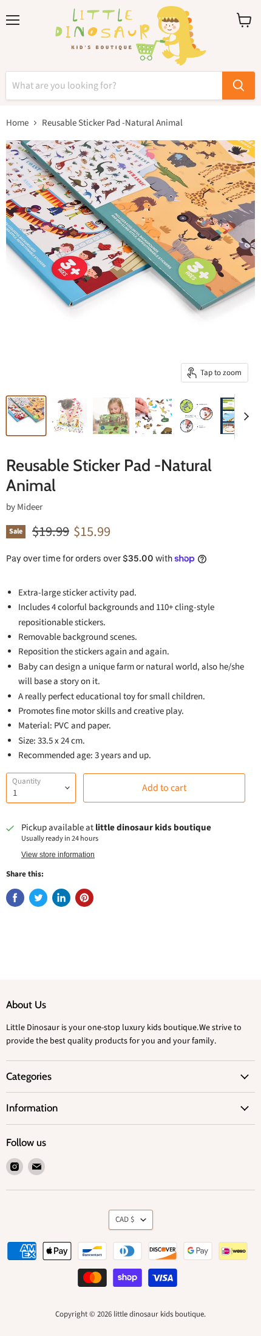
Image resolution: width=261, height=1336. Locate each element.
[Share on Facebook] (15, 898)
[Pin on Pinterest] (84, 898)
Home (17, 123)
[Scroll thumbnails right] (244, 416)
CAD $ (125, 1219)
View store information (58, 854)
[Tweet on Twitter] (38, 898)
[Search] (238, 86)
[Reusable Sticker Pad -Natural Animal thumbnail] (26, 415)
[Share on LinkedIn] (61, 898)
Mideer (29, 507)
